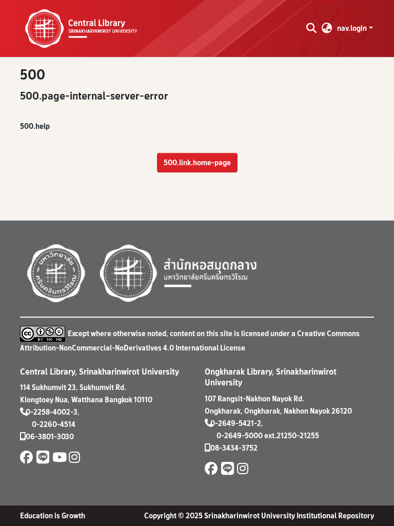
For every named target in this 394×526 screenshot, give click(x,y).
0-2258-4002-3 (51, 412)
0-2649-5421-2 (235, 423)
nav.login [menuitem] (352, 28)
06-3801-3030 (50, 436)
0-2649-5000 (239, 435)
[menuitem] (327, 28)
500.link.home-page (197, 162)
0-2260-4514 (53, 424)
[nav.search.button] (311, 28)
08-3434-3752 (234, 448)
